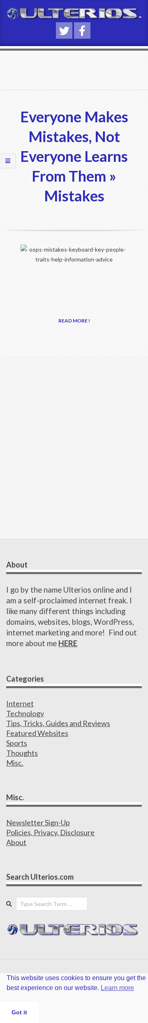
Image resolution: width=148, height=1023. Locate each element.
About (16, 842)
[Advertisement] (74, 448)
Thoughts (22, 752)
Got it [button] (19, 1012)
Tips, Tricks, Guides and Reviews (58, 723)
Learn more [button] (117, 987)
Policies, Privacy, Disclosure (50, 832)
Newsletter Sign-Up (38, 822)
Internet (20, 703)
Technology (25, 713)
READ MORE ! (74, 321)
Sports (16, 742)
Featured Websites (37, 733)
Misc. (14, 762)
